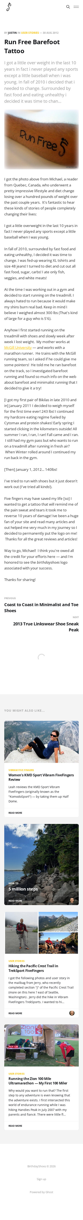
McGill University (18, 347)
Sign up (41, 1179)
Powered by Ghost (41, 1192)
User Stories (30, 33)
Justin (12, 33)
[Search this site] (68, 7)
